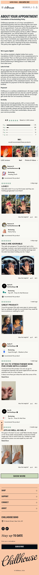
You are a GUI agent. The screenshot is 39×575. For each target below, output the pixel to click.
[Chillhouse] (9, 7)
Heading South (12, 174)
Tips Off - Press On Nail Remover (18, 293)
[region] (19, 151)
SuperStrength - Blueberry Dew (18, 352)
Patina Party (12, 232)
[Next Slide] (36, 151)
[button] (2, 7)
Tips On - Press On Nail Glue (16, 418)
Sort (20, 160)
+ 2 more (25, 211)
